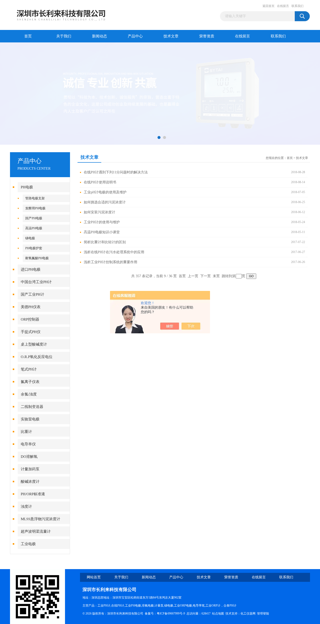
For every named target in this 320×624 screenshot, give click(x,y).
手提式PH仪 (30, 332)
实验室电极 (30, 419)
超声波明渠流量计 (36, 531)
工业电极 (28, 544)
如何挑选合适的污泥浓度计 (105, 202)
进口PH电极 (30, 269)
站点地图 (218, 613)
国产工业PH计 (32, 294)
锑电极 (30, 238)
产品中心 (135, 36)
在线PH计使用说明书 (100, 182)
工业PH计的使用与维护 (102, 222)
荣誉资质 (206, 36)
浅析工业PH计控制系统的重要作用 (110, 262)
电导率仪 (28, 444)
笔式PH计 (29, 369)
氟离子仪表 (30, 382)
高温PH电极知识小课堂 (102, 232)
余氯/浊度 (29, 394)
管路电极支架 (35, 198)
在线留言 (283, 6)
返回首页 (268, 6)
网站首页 (94, 577)
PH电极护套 (33, 248)
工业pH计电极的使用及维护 (105, 192)
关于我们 (63, 36)
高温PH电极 (33, 228)
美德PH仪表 (30, 307)
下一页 (205, 276)
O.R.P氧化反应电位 (36, 357)
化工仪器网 (248, 613)
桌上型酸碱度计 (34, 344)
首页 (28, 36)
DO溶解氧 (29, 457)
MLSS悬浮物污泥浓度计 (40, 519)
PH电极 (27, 187)
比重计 (26, 432)
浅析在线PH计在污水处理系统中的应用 (114, 252)
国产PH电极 (33, 218)
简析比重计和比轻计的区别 (105, 242)
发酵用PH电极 (35, 208)
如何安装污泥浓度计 (99, 212)
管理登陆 (263, 613)
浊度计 (26, 506)
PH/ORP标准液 (33, 494)
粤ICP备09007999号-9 (171, 613)
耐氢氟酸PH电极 (37, 258)
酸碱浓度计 (30, 482)
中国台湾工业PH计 (36, 282)
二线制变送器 (32, 407)
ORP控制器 (30, 319)
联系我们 (298, 6)
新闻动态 (99, 36)
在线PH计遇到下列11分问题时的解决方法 (116, 172)
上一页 (193, 276)
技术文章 (171, 36)
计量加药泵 (30, 469)
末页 (216, 276)
